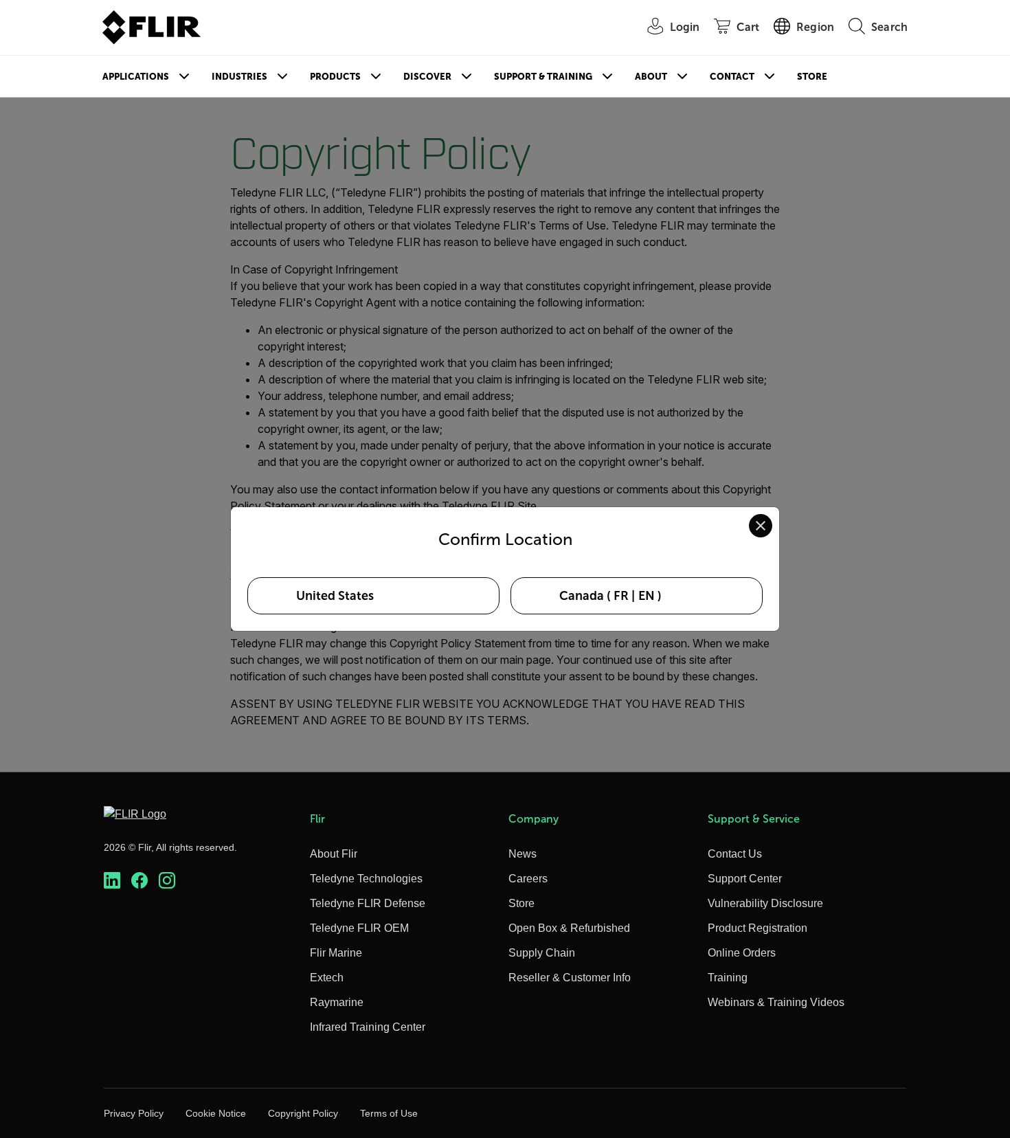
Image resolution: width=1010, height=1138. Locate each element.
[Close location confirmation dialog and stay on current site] (760, 525)
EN (646, 596)
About (651, 76)
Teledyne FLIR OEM (359, 928)
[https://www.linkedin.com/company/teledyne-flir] (112, 880)
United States (335, 596)
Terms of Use (389, 1113)
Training (728, 977)
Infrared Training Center (367, 1027)
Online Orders (742, 953)
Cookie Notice (216, 1113)
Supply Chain (541, 953)
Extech (327, 977)
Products (335, 76)
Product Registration (757, 928)
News (522, 854)
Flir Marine (336, 953)
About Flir (333, 854)
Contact (732, 76)
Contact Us (735, 854)
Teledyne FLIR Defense (367, 903)
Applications (135, 76)
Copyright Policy (303, 1113)
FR (621, 596)
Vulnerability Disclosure (765, 903)
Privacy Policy (134, 1113)
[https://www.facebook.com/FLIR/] (139, 880)
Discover (427, 76)
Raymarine (336, 1002)
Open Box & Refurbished (569, 928)
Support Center (745, 878)
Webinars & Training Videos (776, 1002)
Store (812, 76)
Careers (528, 878)
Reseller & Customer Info (569, 977)
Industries (239, 76)
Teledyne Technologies (366, 878)
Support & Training (543, 76)
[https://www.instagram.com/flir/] (167, 880)
